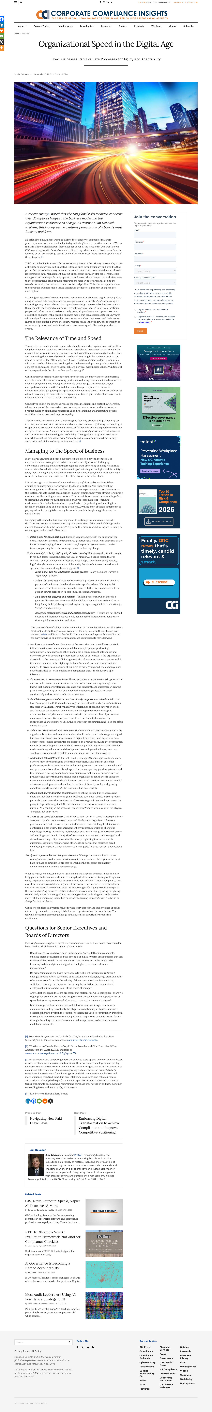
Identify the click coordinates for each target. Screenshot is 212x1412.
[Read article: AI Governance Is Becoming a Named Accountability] (104, 1274)
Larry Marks (33, 1246)
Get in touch (39, 1369)
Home (16, 34)
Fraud (163, 1354)
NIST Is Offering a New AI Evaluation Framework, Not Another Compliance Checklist (52, 1236)
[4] (26, 1093)
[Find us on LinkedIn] (108, 2)
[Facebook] (33, 1101)
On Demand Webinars (166, 1386)
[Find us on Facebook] (100, 2)
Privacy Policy (22, 1351)
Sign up (38, 1373)
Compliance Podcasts (146, 1357)
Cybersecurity (147, 1362)
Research (106, 26)
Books (122, 26)
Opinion (184, 1347)
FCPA (142, 1384)
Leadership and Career (166, 1379)
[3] (26, 1059)
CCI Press (145, 1347)
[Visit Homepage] (106, 13)
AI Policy (36, 1351)
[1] (26, 1036)
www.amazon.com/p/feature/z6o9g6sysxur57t (50, 1053)
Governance (166, 1358)
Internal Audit (168, 1373)
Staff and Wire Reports (37, 1304)
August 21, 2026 (64, 1210)
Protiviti (78, 1155)
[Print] (44, 1101)
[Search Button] (21, 2)
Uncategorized (188, 1366)
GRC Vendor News (166, 1363)
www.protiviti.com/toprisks (82, 1039)
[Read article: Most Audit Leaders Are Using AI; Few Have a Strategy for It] (104, 1305)
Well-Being (186, 1379)
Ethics (143, 1380)
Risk (66, 74)
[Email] (39, 1101)
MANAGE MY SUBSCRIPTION (186, 2)
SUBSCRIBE (143, 2)
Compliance (146, 1351)
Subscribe (188, 26)
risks (44, 634)
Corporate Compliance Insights (41, 1210)
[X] (50, 1101)
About (21, 26)
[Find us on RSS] (111, 2)
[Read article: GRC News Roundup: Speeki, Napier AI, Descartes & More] (104, 1212)
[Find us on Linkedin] (88, 1347)
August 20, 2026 (58, 1304)
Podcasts (139, 26)
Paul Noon (32, 1272)
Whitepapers (187, 1383)
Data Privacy (146, 1366)
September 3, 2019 (42, 74)
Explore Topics (41, 26)
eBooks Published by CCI (146, 1373)
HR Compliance (168, 1369)
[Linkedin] (28, 1101)
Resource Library (185, 1357)
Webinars (156, 26)
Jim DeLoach (23, 74)
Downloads (86, 26)
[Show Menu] (15, 2)
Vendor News (66, 26)
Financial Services (165, 1348)
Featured (25, 34)
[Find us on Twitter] (104, 2)
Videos (172, 26)
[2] (26, 1046)
